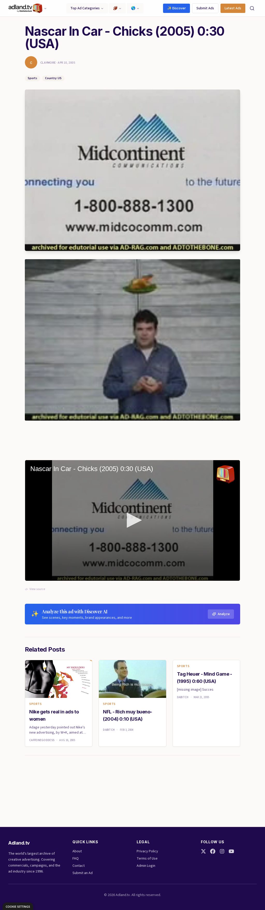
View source (37, 589)
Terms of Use (147, 858)
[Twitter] (203, 851)
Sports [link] (35, 704)
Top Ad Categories (85, 8)
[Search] (252, 8)
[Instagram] (222, 851)
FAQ (75, 858)
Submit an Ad (82, 873)
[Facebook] (212, 851)
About (77, 851)
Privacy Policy (147, 851)
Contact (78, 865)
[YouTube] (231, 851)
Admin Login (146, 865)
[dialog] (18, 906)
